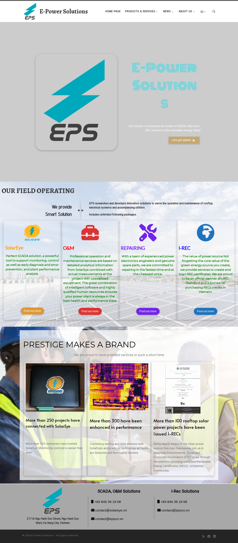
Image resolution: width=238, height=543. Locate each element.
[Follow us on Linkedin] (214, 536)
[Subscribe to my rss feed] (203, 536)
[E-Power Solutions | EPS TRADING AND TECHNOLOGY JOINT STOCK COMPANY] (30, 10)
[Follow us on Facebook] (209, 536)
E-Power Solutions (42, 535)
